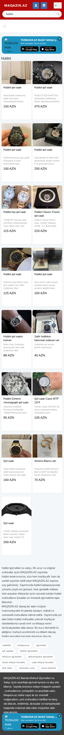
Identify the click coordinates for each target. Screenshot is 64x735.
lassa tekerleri (49, 668)
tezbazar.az (24, 645)
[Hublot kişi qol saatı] (16, 189)
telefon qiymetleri (29, 651)
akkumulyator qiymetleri (40, 656)
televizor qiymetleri (12, 656)
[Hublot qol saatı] (16, 65)
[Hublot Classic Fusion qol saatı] (47, 189)
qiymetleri (41, 645)
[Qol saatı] (16, 438)
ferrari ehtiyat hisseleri (13, 662)
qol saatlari (7, 651)
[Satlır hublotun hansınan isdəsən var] (47, 314)
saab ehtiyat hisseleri (43, 662)
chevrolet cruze (27, 668)
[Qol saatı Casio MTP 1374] (47, 376)
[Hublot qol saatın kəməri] (16, 314)
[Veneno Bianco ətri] (47, 438)
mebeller (6, 645)
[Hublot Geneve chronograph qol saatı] (16, 376)
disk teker (7, 668)
